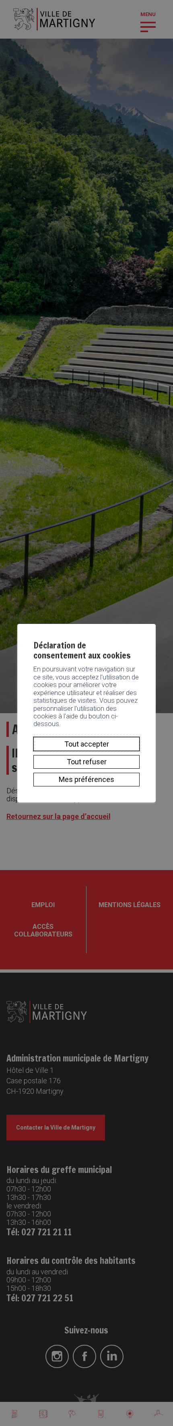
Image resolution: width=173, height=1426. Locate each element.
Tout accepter (86, 744)
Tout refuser (87, 761)
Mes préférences (86, 779)
